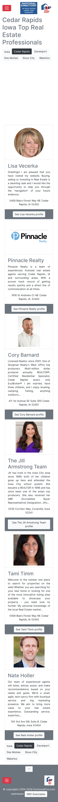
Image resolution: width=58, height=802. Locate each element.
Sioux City (29, 58)
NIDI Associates (36, 794)
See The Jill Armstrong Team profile (29, 524)
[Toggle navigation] (6, 8)
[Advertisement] (29, 93)
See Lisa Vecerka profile (29, 214)
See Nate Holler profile (29, 735)
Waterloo (44, 58)
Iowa (7, 51)
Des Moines (11, 58)
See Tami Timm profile (29, 629)
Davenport (40, 51)
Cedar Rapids (22, 51)
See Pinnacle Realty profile (29, 308)
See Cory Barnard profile (29, 414)
